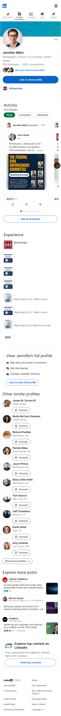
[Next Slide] (57, 165)
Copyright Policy (39, 699)
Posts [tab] (9, 115)
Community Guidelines (14, 709)
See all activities (30, 219)
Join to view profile (30, 79)
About (34, 680)
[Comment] (26, 205)
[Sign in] (55, 6)
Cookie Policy (10, 699)
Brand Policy (9, 704)
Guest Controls (39, 704)
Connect (23, 410)
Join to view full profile (22, 382)
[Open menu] (56, 40)
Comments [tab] (25, 115)
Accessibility (10, 685)
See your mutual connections (29, 70)
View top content (30, 662)
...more (39, 150)
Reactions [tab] (42, 115)
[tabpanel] (30, 164)
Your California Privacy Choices (42, 692)
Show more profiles (16, 561)
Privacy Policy (10, 691)
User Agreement (39, 685)
